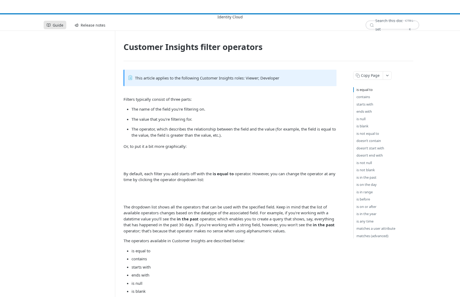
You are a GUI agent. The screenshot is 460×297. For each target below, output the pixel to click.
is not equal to (367, 133)
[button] (230, 160)
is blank (362, 126)
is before (363, 199)
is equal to (364, 89)
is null (360, 118)
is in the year (366, 213)
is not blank (365, 170)
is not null (364, 162)
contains (363, 96)
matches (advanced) (372, 235)
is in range (364, 192)
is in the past (366, 177)
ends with (364, 111)
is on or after (366, 206)
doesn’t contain (368, 140)
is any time (364, 221)
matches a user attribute (375, 228)
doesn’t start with (370, 148)
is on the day (366, 184)
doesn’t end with (369, 155)
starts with (364, 104)
